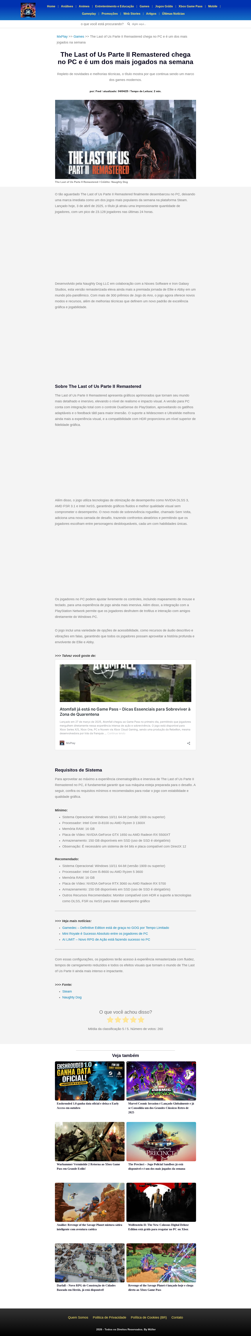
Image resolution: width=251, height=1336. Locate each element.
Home (51, 6)
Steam (67, 991)
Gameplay (89, 13)
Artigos (151, 13)
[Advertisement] (125, 248)
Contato (177, 1317)
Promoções (110, 13)
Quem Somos (78, 1317)
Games (144, 6)
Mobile (212, 6)
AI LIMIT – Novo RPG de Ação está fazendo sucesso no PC (106, 939)
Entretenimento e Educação (114, 6)
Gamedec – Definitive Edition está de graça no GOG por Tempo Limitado (115, 928)
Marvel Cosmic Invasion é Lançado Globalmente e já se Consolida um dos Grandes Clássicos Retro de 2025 (161, 1108)
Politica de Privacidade (109, 1317)
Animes (84, 6)
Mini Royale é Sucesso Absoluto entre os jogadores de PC (105, 933)
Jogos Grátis (164, 6)
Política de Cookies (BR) (149, 1317)
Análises (67, 6)
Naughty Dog (72, 997)
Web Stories (131, 13)
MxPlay (62, 36)
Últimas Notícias (173, 13)
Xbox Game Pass (190, 6)
